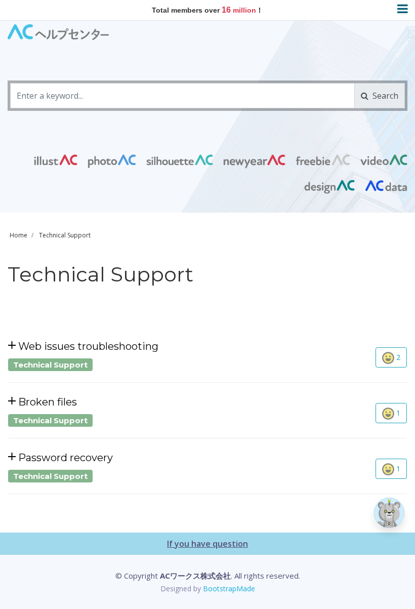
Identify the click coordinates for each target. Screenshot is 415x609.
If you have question (207, 543)
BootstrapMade (229, 588)
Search (383, 95)
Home (18, 235)
